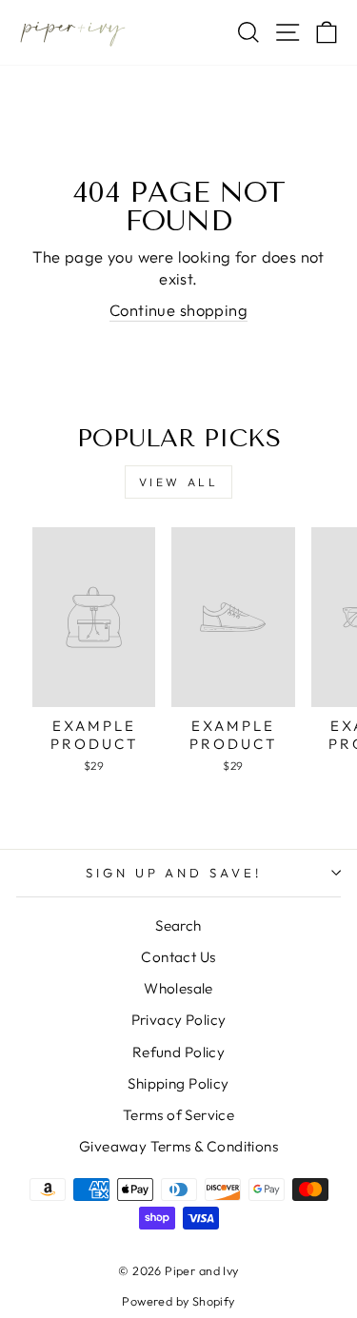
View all (179, 482)
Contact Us (178, 957)
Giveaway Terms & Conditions (178, 1146)
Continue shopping (178, 310)
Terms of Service (179, 1115)
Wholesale (178, 988)
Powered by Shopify (178, 1300)
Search (178, 925)
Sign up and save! (174, 872)
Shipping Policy (178, 1083)
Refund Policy (178, 1052)
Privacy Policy (179, 1020)
